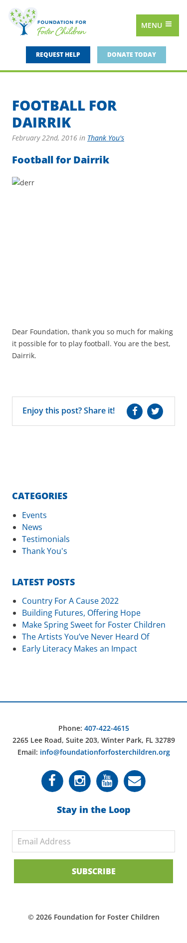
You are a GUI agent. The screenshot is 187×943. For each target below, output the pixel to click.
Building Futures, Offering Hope (81, 612)
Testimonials (46, 539)
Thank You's (105, 137)
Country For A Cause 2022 (70, 600)
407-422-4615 (106, 728)
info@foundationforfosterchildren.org (105, 752)
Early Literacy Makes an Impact (79, 648)
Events (34, 515)
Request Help (58, 54)
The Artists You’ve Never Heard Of (85, 636)
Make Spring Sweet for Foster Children (94, 624)
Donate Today (131, 54)
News (32, 527)
